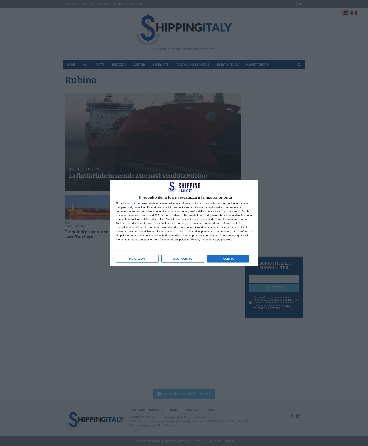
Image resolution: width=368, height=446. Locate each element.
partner (136, 203)
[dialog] (184, 223)
